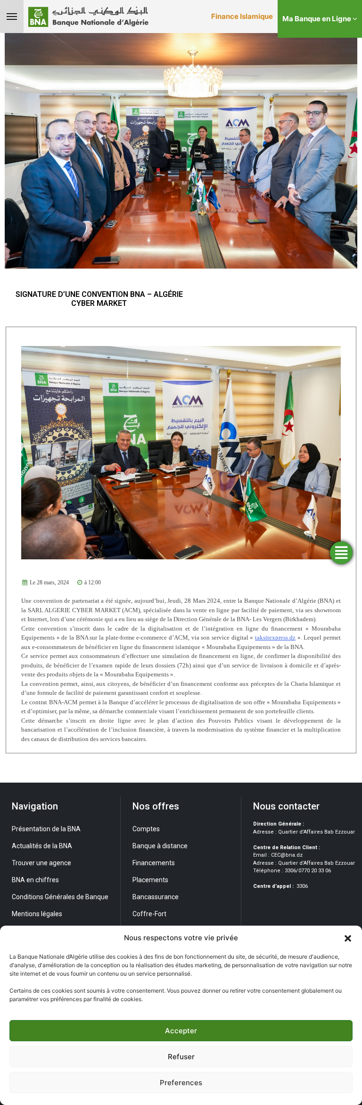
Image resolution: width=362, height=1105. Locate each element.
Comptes (146, 829)
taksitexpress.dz (275, 637)
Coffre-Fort (149, 914)
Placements (150, 880)
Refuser (181, 1056)
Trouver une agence (41, 863)
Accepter (181, 1030)
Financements (153, 863)
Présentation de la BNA (46, 829)
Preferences (181, 1082)
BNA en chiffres (35, 880)
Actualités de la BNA (42, 846)
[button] (348, 938)
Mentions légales (37, 914)
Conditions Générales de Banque (60, 897)
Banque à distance (160, 846)
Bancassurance (155, 897)
